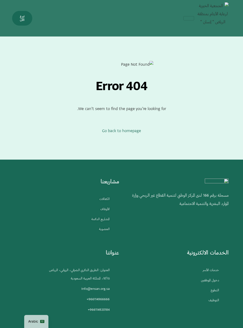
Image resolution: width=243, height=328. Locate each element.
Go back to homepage (121, 131)
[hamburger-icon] (188, 18)
